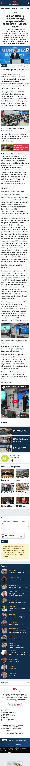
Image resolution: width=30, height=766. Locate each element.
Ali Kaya (11, 666)
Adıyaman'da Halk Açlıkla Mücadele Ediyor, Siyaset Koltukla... (16, 646)
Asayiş (27, 8)
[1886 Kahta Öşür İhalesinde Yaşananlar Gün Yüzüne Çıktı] (22, 486)
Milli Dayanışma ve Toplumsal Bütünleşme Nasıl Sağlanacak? (18, 631)
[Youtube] (18, 704)
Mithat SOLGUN (13, 628)
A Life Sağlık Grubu (18, 725)
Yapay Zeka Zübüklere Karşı (17, 572)
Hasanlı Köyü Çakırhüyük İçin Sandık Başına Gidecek (22, 479)
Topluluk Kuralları (18, 727)
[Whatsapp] (20, 704)
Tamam (10, 752)
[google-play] (18, 733)
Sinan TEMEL (12, 606)
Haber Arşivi (6, 721)
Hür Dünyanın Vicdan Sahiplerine (18, 587)
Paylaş (4, 65)
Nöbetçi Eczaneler (8, 709)
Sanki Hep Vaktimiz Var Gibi (17, 580)
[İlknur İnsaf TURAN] (4, 579)
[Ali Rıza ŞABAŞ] (4, 601)
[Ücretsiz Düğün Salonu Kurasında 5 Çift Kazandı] (7, 500)
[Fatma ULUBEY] (4, 593)
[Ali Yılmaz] (4, 638)
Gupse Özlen (12, 674)
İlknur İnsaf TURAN (15, 578)
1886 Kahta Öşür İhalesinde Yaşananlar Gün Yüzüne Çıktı (21, 493)
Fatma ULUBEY (13, 592)
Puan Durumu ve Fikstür (9, 716)
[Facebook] (9, 704)
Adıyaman (14, 8)
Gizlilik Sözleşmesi (16, 728)
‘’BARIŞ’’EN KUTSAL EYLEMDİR (17, 602)
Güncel (21, 8)
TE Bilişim (19, 745)
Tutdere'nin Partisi (14, 661)
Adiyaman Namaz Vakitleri (10, 712)
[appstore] (10, 733)
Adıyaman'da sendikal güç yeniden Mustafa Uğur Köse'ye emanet (7, 479)
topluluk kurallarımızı (16, 546)
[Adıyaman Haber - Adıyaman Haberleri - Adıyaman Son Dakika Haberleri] (15, 3)
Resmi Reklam (5, 8)
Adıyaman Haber (6, 69)
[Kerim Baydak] (4, 623)
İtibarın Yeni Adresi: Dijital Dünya (18, 617)
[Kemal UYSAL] (4, 652)
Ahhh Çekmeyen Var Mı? (16, 624)
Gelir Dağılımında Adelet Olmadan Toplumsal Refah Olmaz (18, 594)
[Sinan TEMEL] (4, 608)
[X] (12, 704)
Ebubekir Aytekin (14, 585)
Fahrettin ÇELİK (13, 659)
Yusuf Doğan (12, 615)
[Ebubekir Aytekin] (4, 586)
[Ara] (28, 3)
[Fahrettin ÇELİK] (4, 660)
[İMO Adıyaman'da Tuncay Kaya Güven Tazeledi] (7, 486)
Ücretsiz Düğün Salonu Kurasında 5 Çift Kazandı (7, 506)
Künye (10, 727)
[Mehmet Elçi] (4, 645)
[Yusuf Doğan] (4, 615)
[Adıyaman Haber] (5, 458)
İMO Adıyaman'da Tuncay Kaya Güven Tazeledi (7, 492)
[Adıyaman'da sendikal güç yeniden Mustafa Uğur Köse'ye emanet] (7, 473)
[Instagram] (15, 704)
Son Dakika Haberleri (8, 719)
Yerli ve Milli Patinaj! (14, 639)
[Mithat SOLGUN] (4, 630)
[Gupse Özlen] (4, 675)
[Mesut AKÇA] (4, 571)
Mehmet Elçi (12, 643)
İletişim (4, 727)
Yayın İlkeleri (6, 728)
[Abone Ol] (24, 66)
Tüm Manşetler (7, 717)
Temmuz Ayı (12, 676)
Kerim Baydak (13, 622)
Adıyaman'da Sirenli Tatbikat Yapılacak (20, 506)
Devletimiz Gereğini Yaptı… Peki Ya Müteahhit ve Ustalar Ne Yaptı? (19, 653)
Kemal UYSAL (12, 651)
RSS (5, 740)
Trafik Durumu (6, 714)
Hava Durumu (6, 710)
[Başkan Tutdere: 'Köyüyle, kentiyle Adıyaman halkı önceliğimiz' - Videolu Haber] (15, 55)
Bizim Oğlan (12, 668)
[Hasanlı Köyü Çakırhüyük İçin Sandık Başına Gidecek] (22, 473)
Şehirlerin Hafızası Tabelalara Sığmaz (17, 609)
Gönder (4, 541)
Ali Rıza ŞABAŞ (13, 600)
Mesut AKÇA (12, 570)
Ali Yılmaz (12, 637)
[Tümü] (28, 566)
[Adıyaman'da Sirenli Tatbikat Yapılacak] (22, 500)
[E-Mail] (11, 460)
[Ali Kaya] (4, 667)
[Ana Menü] (1, 3)
